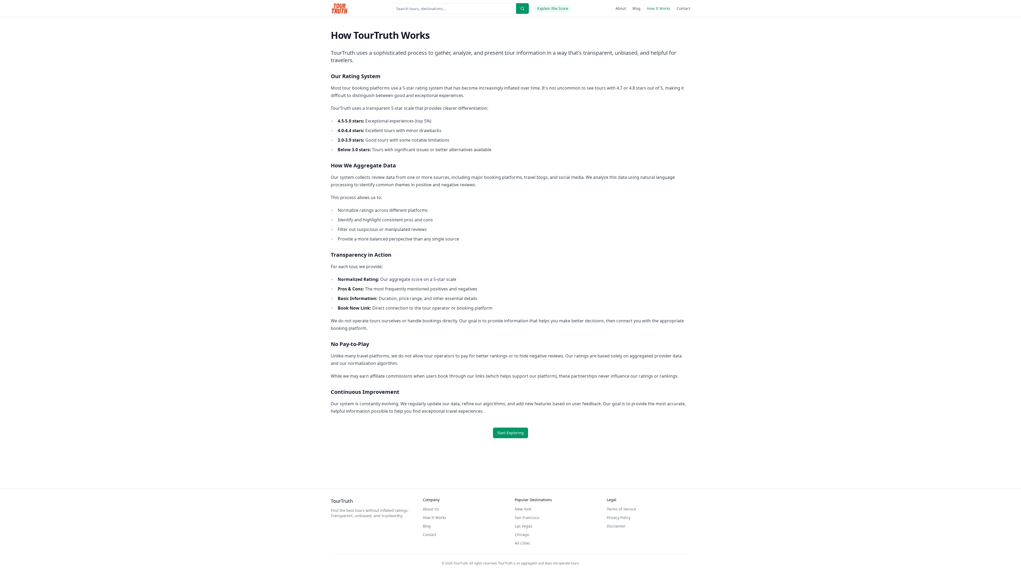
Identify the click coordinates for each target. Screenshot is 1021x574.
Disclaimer (616, 526)
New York (523, 509)
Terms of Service (621, 509)
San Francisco (527, 517)
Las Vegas (523, 526)
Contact (683, 8)
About (621, 8)
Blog (637, 8)
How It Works (658, 8)
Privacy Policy (618, 517)
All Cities (522, 543)
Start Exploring (510, 432)
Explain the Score (552, 8)
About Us (431, 509)
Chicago (522, 534)
